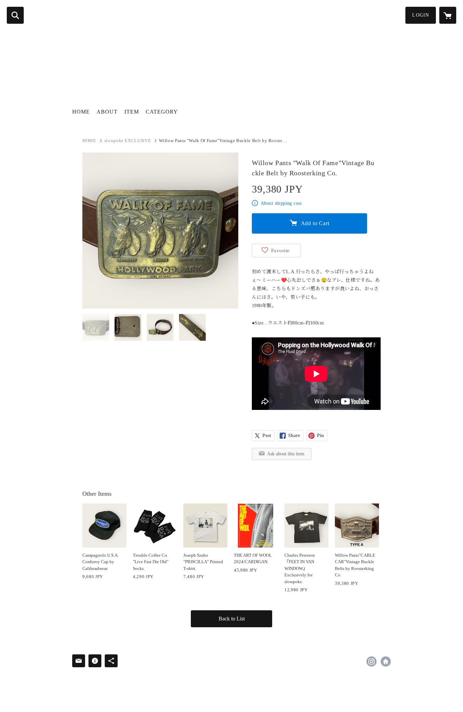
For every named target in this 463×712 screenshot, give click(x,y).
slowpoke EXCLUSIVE (127, 140)
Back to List (232, 618)
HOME (81, 112)
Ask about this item (285, 453)
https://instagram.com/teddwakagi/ (371, 661)
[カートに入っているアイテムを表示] (447, 15)
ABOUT (107, 112)
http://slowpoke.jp (386, 661)
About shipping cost (281, 203)
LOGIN (420, 15)
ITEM (131, 112)
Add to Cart (315, 223)
